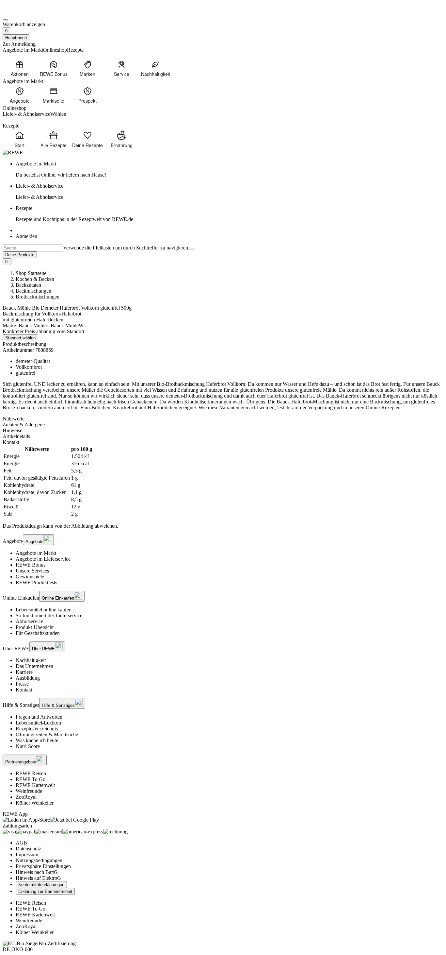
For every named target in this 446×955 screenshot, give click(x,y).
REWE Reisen (31, 773)
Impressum (27, 854)
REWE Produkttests (36, 582)
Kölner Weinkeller (35, 803)
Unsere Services (32, 570)
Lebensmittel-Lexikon (38, 722)
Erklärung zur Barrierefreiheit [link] (45, 891)
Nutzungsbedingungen (39, 860)
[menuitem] (20, 68)
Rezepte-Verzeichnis (37, 728)
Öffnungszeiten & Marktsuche (47, 734)
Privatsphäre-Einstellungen (43, 866)
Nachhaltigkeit (31, 660)
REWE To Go (30, 779)
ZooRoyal (26, 797)
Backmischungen (33, 291)
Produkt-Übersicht (35, 627)
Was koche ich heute (37, 740)
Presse (22, 684)
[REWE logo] (13, 152)
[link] (229, 169)
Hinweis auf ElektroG (38, 878)
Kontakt (24, 689)
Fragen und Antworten (39, 717)
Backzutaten (28, 285)
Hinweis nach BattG (37, 872)
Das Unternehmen (34, 666)
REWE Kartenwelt (35, 785)
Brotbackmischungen (37, 296)
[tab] (223, 419)
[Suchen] (192, 249)
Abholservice (29, 621)
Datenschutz (28, 848)
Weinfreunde (29, 791)
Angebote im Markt (36, 553)
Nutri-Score (28, 746)
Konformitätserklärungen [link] (41, 884)
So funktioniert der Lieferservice (49, 615)
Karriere (24, 672)
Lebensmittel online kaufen (44, 609)
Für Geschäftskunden (38, 633)
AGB (21, 842)
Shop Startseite (31, 273)
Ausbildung (28, 678)
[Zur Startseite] (25, 12)
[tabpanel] (223, 481)
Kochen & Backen (35, 279)
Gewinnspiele (30, 576)
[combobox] (33, 248)
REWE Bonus (30, 565)
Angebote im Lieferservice (43, 559)
